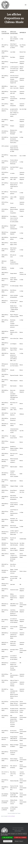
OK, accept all (7, 837)
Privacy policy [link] (19, 841)
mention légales (18, 830)
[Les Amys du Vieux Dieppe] (5, 5)
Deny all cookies (20, 837)
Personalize (8, 841)
